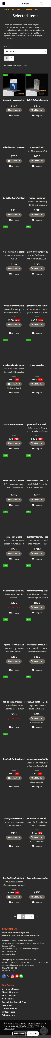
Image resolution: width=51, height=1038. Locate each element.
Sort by (7, 46)
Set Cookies (19, 1033)
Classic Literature (10, 992)
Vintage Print (8, 1011)
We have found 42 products (15, 65)
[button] (40, 3)
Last (36, 916)
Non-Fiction (8, 998)
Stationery (7, 1005)
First (14, 916)
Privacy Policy (35, 1026)
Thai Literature (9, 995)
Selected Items (9, 1015)
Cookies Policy (9, 1028)
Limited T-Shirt (9, 1008)
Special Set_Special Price (14, 1002)
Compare (15, 115)
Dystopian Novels (10, 988)
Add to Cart (15, 110)
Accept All (33, 1033)
